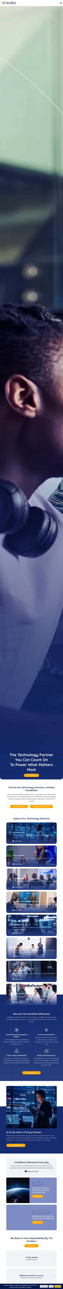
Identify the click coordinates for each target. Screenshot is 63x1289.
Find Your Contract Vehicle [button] (41, 806)
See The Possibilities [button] (16, 1145)
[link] (8, 3)
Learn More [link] (18, 841)
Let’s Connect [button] (31, 775)
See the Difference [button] (19, 806)
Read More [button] (37, 1196)
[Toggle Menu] (61, 3)
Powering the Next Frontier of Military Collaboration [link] (41, 1190)
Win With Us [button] (31, 1246)
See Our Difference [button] (31, 1073)
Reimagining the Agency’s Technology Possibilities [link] (43, 1217)
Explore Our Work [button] (32, 1171)
